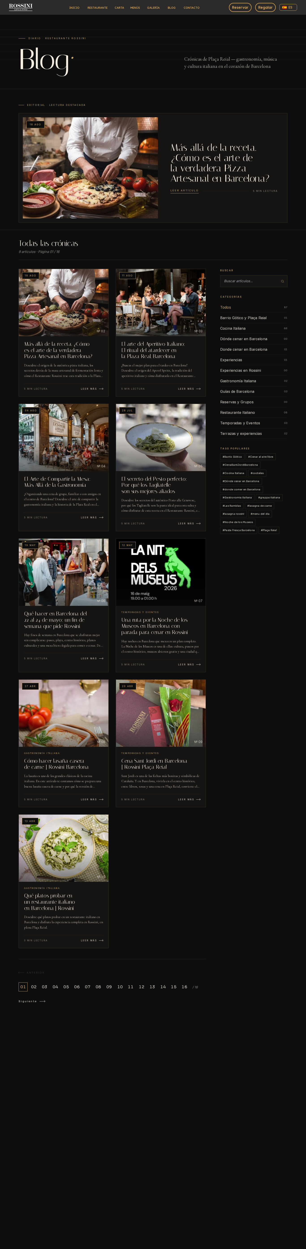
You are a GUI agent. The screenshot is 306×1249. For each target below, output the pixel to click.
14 (163, 986)
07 (87, 986)
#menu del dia (260, 513)
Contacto (192, 7)
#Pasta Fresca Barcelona (239, 530)
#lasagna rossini (233, 513)
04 (55, 986)
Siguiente (28, 1001)
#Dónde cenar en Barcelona (241, 481)
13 (152, 986)
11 (131, 986)
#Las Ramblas (232, 505)
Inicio (74, 7)
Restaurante (98, 7)
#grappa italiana (269, 497)
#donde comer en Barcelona (242, 489)
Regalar (265, 7)
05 (66, 986)
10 (120, 986)
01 (23, 986)
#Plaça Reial (269, 530)
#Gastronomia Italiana (237, 497)
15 (174, 986)
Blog (172, 7)
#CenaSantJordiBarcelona (240, 464)
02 (34, 986)
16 (184, 986)
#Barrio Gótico (232, 456)
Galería (153, 7)
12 (141, 986)
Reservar (240, 7)
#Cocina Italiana (233, 473)
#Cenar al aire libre (260, 456)
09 (109, 986)
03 (44, 986)
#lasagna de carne (259, 505)
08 (98, 986)
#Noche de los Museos (238, 522)
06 (77, 986)
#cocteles (257, 473)
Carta (119, 7)
